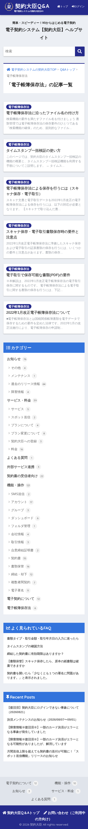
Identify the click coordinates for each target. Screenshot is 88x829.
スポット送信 (23, 417)
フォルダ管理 (23, 526)
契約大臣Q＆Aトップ (23, 813)
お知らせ (16, 359)
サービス (20, 409)
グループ (20, 510)
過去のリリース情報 (28, 384)
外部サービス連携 (23, 467)
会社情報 (20, 534)
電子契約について (23, 598)
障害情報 (20, 392)
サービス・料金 (22, 400)
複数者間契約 (23, 582)
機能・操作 (18, 485)
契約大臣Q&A (31, 6)
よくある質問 (19, 457)
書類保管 (20, 566)
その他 (18, 368)
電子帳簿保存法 (18, 107)
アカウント (21, 502)
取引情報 (20, 542)
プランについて (24, 425)
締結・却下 (21, 574)
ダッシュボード (24, 518)
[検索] (80, 51)
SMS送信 (20, 494)
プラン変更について (28, 433)
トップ (64, 6)
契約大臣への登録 (26, 441)
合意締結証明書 (24, 550)
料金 (17, 449)
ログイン (79, 6)
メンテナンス (23, 375)
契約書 (18, 558)
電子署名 (20, 590)
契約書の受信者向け (25, 476)
